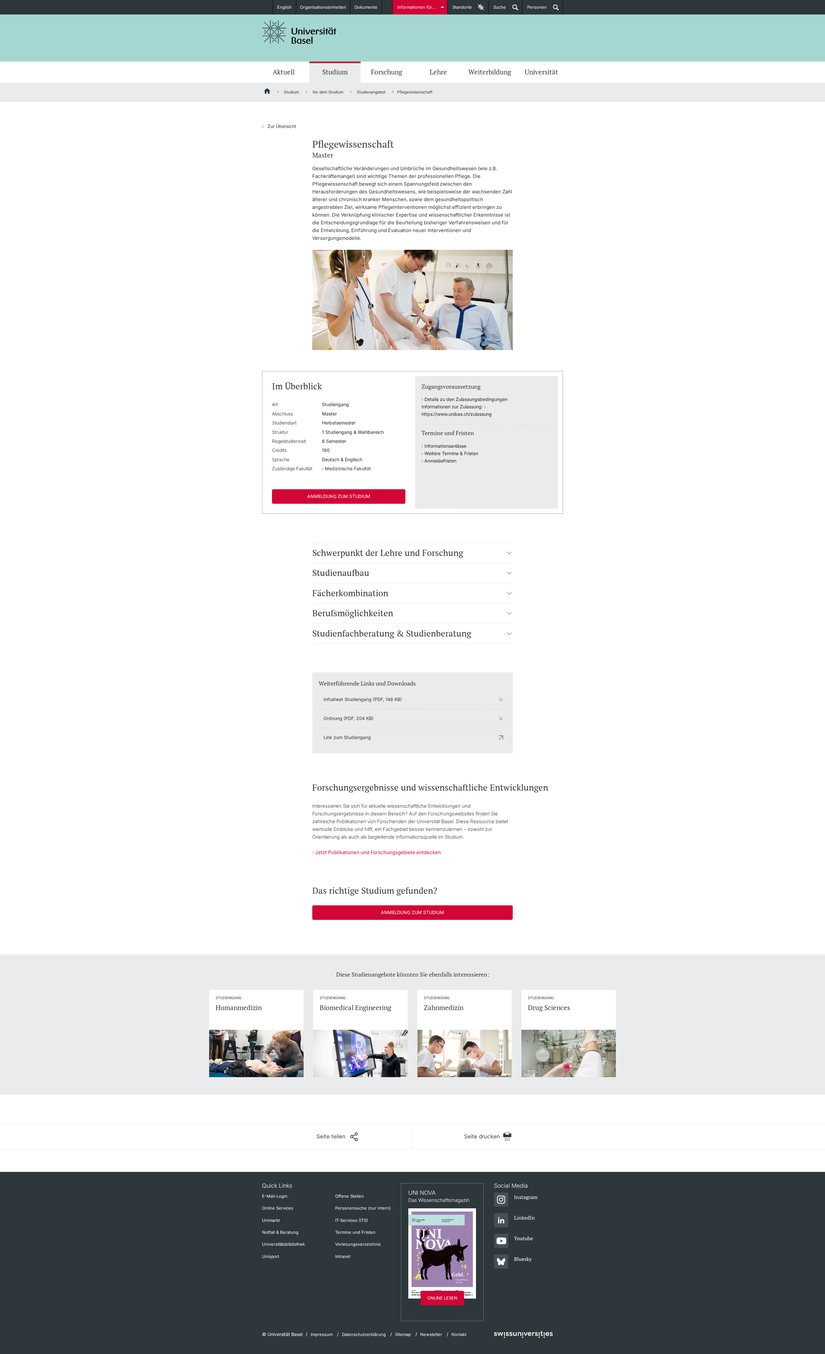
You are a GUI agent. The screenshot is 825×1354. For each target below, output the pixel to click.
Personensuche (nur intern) (363, 1208)
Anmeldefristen (440, 460)
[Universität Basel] (299, 32)
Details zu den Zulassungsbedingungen (466, 399)
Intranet (342, 1256)
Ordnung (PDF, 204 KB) (349, 718)
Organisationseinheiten (323, 7)
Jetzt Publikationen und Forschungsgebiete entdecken (378, 852)
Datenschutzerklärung (364, 1334)
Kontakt (458, 1334)
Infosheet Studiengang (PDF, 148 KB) (363, 699)
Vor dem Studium (328, 92)
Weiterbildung (489, 71)
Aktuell (284, 71)
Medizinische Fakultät (348, 468)
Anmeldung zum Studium (338, 496)
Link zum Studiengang (347, 737)
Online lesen (442, 1297)
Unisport (270, 1256)
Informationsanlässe (445, 446)
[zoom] (412, 299)
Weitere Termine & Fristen (451, 453)
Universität (541, 71)
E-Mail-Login (274, 1196)
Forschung (386, 71)
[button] (509, 553)
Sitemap (403, 1334)
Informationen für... (416, 7)
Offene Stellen (349, 1196)
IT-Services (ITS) (351, 1220)
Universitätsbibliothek (283, 1244)
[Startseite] (267, 92)
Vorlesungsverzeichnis (358, 1244)
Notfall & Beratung (280, 1232)
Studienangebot (371, 92)
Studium (335, 71)
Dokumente (365, 7)
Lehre (438, 71)
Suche (497, 10)
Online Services (277, 1208)
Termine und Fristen (355, 1232)
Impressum (322, 1334)
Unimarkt (271, 1220)
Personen (534, 10)
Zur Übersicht (279, 126)
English (284, 7)
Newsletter (431, 1334)
